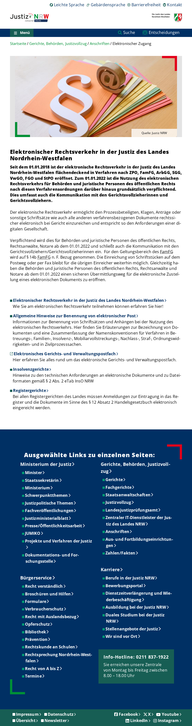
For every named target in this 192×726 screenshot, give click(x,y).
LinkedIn (139, 720)
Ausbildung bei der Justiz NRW (136, 607)
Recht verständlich (44, 586)
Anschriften (100, 43)
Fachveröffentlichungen (50, 510)
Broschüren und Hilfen (48, 594)
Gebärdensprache (108, 4)
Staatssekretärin (42, 480)
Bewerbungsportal (124, 585)
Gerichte (114, 479)
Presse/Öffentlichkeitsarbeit (54, 526)
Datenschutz (61, 714)
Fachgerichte (119, 487)
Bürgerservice (36, 578)
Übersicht (26, 720)
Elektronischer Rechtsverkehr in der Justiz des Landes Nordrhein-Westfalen (88, 300)
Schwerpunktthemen (47, 495)
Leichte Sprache (69, 4)
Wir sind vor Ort (121, 636)
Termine (34, 676)
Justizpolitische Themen (49, 503)
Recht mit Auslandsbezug (51, 616)
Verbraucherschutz (44, 609)
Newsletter (55, 720)
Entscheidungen (164, 32)
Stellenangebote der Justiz (132, 629)
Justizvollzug (118, 502)
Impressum (27, 714)
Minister (34, 472)
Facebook (128, 714)
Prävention (37, 639)
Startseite (18, 43)
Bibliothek (36, 632)
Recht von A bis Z (42, 668)
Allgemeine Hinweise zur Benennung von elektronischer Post (74, 316)
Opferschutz (38, 624)
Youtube (170, 714)
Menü (25, 32)
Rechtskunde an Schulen (50, 647)
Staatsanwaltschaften (128, 495)
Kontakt (174, 4)
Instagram (168, 720)
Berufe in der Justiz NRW (130, 578)
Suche (129, 32)
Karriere (110, 569)
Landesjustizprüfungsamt (132, 510)
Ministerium (38, 488)
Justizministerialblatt (47, 518)
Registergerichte (29, 390)
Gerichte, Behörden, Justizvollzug (58, 43)
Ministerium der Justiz (46, 464)
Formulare (36, 601)
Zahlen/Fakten (120, 553)
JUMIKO (33, 533)
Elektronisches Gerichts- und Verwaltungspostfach (65, 354)
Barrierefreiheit (146, 4)
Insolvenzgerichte (30, 369)
